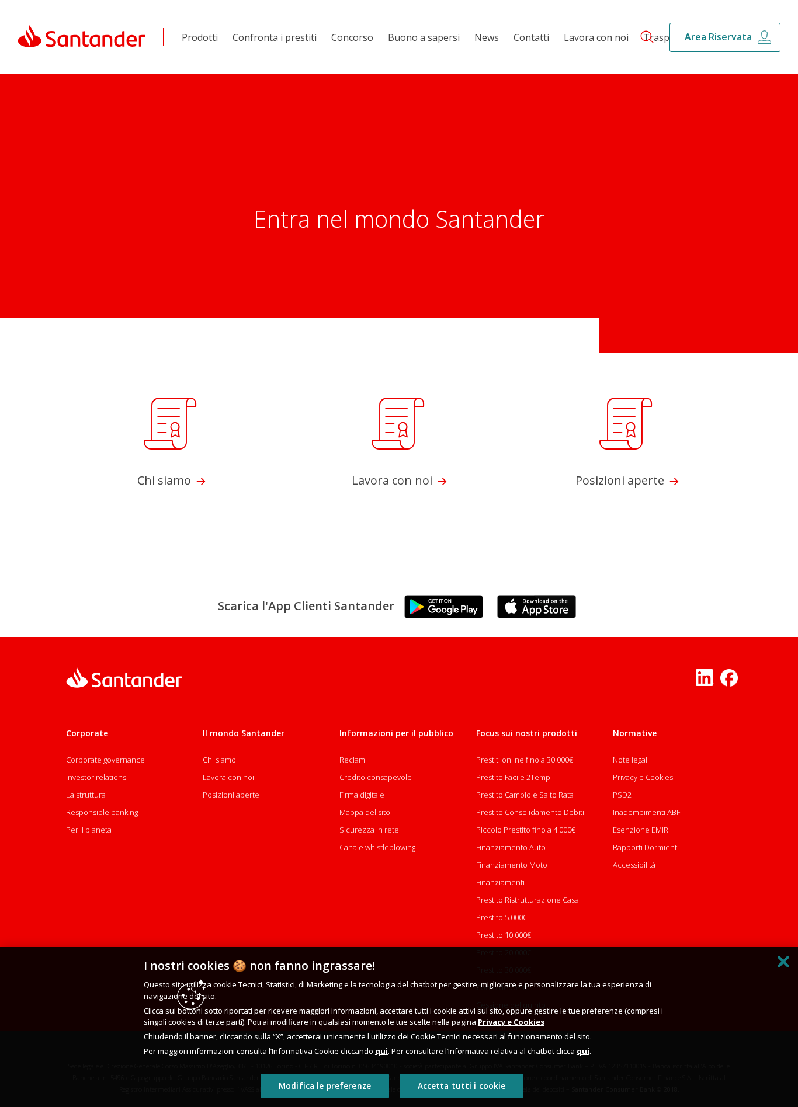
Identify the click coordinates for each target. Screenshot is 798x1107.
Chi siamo (219, 759)
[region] (399, 1027)
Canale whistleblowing (377, 847)
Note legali (631, 759)
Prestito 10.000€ (503, 935)
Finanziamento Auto (511, 847)
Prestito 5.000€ (501, 917)
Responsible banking (102, 812)
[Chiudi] (783, 961)
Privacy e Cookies (643, 777)
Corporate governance (105, 759)
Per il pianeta (89, 829)
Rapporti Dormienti (646, 847)
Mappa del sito (364, 812)
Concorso (352, 37)
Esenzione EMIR (640, 829)
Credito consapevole (375, 777)
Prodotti (200, 37)
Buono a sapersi (424, 37)
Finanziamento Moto (511, 864)
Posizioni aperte (231, 794)
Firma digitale (361, 794)
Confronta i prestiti (275, 37)
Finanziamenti (500, 882)
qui (381, 1051)
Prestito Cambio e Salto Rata (525, 794)
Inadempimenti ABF (646, 812)
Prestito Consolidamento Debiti (530, 812)
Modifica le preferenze (325, 1086)
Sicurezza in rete (369, 829)
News (486, 37)
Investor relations (96, 777)
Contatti (531, 37)
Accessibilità (634, 864)
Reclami (353, 759)
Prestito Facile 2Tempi (514, 777)
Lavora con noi (596, 37)
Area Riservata (718, 36)
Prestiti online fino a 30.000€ (524, 759)
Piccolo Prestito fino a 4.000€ (525, 829)
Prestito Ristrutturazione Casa (527, 899)
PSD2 (622, 794)
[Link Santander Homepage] (82, 35)
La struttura (86, 794)
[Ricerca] (642, 36)
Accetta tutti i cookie (462, 1086)
